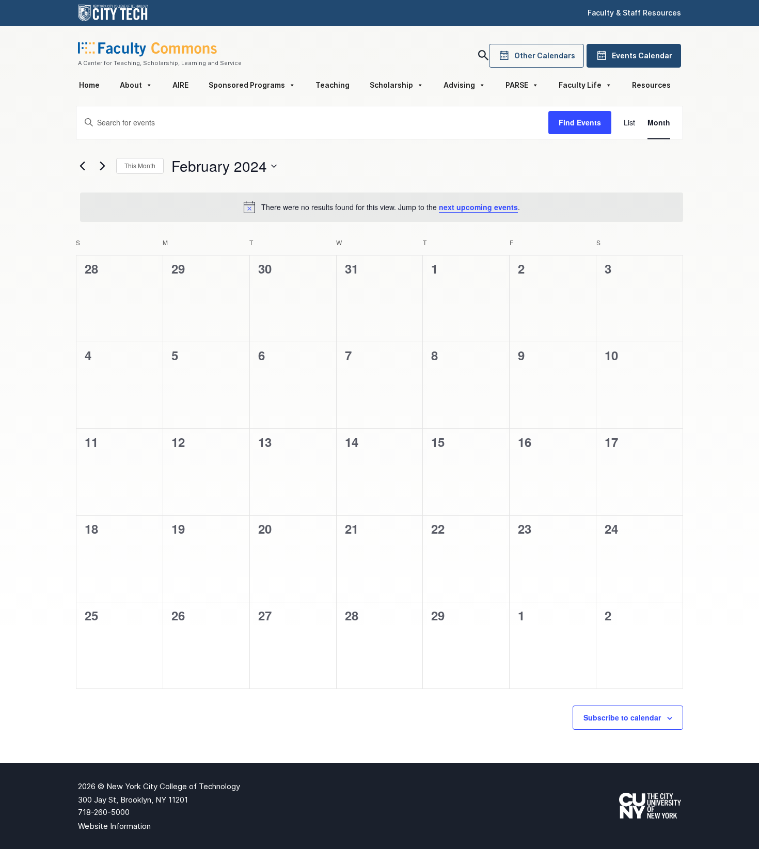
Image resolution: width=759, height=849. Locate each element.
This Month (139, 165)
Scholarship (391, 85)
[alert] (381, 207)
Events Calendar (642, 55)
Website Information (114, 826)
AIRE (180, 85)
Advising (459, 85)
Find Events (580, 122)
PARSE (516, 85)
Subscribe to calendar (622, 717)
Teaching (332, 85)
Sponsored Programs (247, 85)
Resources (651, 85)
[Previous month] (82, 166)
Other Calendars (544, 55)
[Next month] (102, 166)
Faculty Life (580, 85)
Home (89, 85)
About (131, 85)
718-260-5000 (104, 812)
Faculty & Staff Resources (634, 12)
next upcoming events (478, 207)
